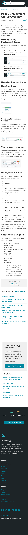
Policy (16, 9)
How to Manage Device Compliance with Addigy (13, 387)
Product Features (6, 464)
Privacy (3, 515)
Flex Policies (6, 392)
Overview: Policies (8, 383)
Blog (2, 478)
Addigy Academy (5, 494)
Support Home (4, 9)
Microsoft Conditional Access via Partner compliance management (12, 378)
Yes (12, 283)
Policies (12, 9)
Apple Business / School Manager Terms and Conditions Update (13, 311)
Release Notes (5, 497)
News (2, 473)
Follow (24, 20)
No (16, 283)
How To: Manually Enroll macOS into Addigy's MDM (12, 306)
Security (3, 499)
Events (3, 476)
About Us (3, 483)
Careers (3, 480)
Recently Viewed (20, 291)
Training (3, 492)
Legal (7, 515)
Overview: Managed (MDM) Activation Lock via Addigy (12, 317)
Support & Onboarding (7, 502)
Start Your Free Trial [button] (14, 366)
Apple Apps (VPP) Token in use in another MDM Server (13, 322)
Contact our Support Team (14, 422)
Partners (3, 471)
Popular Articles (7, 291)
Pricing (3, 466)
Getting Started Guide (7, 296)
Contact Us (4, 468)
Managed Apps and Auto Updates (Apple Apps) (13, 396)
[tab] (7, 292)
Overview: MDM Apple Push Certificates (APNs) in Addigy (13, 300)
